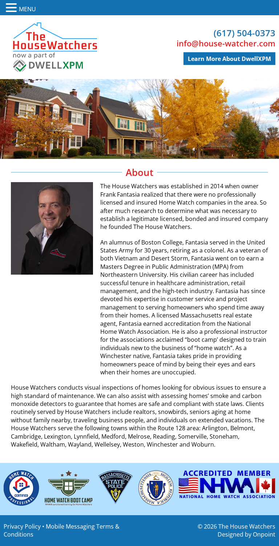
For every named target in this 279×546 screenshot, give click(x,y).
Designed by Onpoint (246, 534)
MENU (27, 9)
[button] (12, 8)
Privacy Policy (22, 526)
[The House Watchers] (55, 47)
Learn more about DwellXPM (229, 59)
